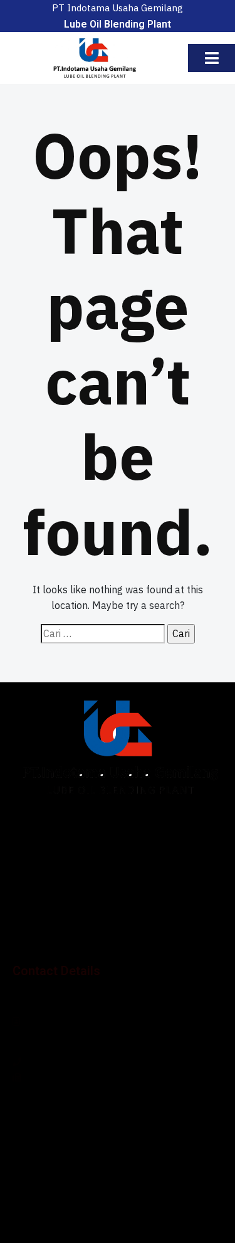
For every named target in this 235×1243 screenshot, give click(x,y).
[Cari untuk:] (103, 634)
